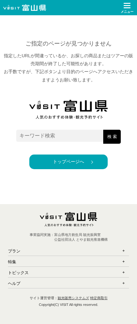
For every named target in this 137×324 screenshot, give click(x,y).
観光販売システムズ (73, 298)
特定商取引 (99, 298)
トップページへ (68, 161)
